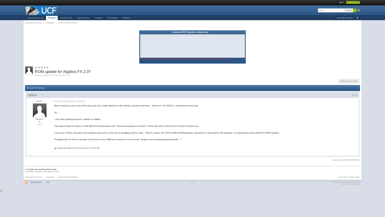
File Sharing (112, 18)
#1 (353, 95)
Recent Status (83, 18)
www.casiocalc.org (35, 18)
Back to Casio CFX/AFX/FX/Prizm (346, 160)
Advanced (359, 10)
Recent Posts (66, 18)
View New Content (345, 18)
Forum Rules (343, 177)
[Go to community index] (42, 10)
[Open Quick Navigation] (357, 18)
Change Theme (36, 182)
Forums (51, 18)
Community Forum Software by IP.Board (345, 182)
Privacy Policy (354, 177)
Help (47, 182)
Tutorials (98, 18)
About (242, 32)
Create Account (353, 2)
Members (127, 18)
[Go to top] (192, 183)
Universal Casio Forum (33, 177)
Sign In (341, 2)
